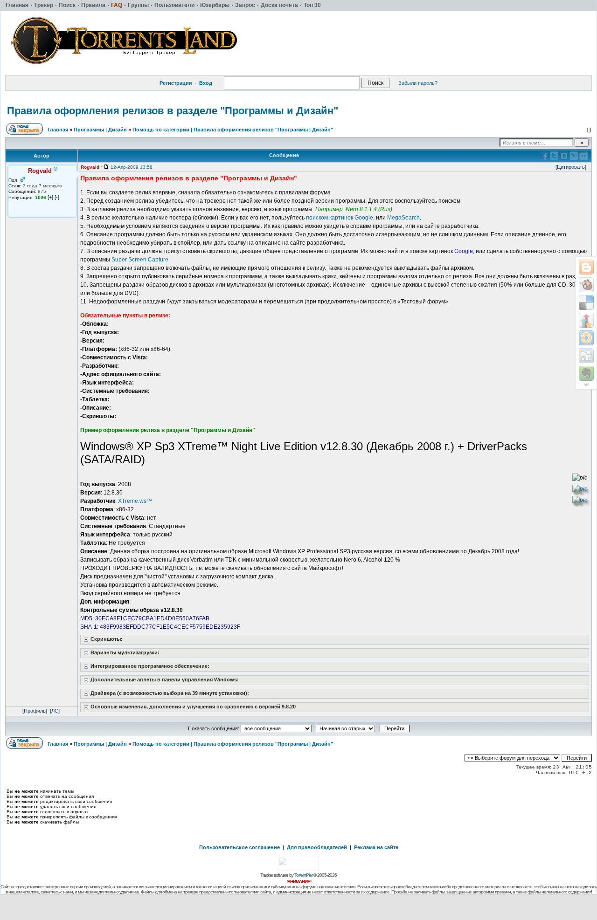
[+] (50, 197)
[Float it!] (586, 337)
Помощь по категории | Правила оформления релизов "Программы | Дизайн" (232, 129)
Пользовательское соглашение (239, 847)
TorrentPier (303, 875)
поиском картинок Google (339, 217)
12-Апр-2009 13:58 (132, 167)
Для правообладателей (317, 847)
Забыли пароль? (417, 83)
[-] (57, 197)
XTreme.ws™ (135, 501)
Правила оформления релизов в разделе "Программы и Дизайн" (172, 111)
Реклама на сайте (376, 847)
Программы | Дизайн (100, 129)
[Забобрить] (586, 284)
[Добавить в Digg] (586, 355)
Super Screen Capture (139, 259)
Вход (205, 83)
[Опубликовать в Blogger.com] (586, 267)
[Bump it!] (586, 320)
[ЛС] (55, 711)
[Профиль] (34, 711)
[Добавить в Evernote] (586, 373)
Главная (58, 129)
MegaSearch (403, 217)
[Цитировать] (570, 167)
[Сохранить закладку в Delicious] (586, 302)
